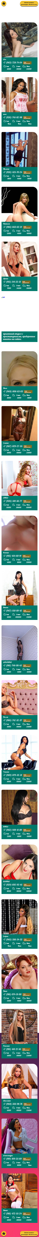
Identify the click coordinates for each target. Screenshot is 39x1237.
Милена (6, 169)
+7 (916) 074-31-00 (16, 994)
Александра (8, 1155)
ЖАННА (6, 881)
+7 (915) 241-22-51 (16, 281)
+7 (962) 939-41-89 (16, 830)
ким (4, 114)
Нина (5, 991)
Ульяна (6, 772)
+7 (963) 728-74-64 (16, 62)
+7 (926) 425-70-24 (16, 172)
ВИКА (5, 826)
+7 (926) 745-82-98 (16, 117)
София (5, 936)
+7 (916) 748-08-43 (16, 665)
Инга (5, 388)
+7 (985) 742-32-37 (16, 720)
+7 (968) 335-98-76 (16, 1104)
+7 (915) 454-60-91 (16, 556)
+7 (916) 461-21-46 (16, 1049)
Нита (5, 1210)
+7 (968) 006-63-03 (17, 391)
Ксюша (6, 552)
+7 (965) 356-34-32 (16, 939)
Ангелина (7, 1101)
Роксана (6, 1046)
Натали (6, 224)
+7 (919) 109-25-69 (16, 1158)
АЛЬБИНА (7, 662)
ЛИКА (5, 498)
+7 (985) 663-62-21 (16, 227)
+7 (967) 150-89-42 (16, 610)
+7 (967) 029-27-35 (16, 446)
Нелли (5, 717)
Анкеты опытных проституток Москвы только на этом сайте (29, 4)
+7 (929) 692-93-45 (16, 884)
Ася (4, 59)
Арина (5, 278)
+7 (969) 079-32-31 (16, 775)
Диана (5, 607)
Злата (6, 443)
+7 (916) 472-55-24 (16, 1213)
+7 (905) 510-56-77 (16, 501)
